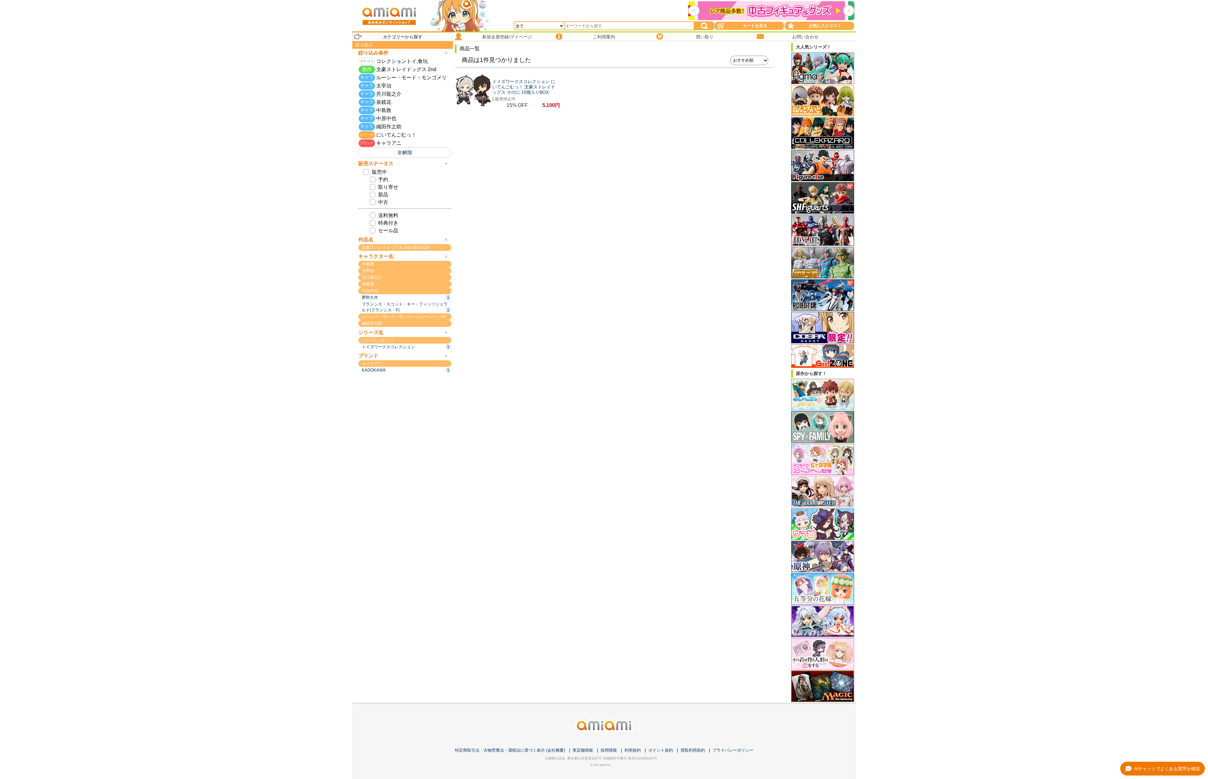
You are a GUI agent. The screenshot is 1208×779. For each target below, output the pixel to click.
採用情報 (609, 750)
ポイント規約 (660, 750)
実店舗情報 (583, 750)
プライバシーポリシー (733, 750)
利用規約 (632, 750)
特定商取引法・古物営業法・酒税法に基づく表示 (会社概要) (510, 750)
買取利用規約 (692, 750)
